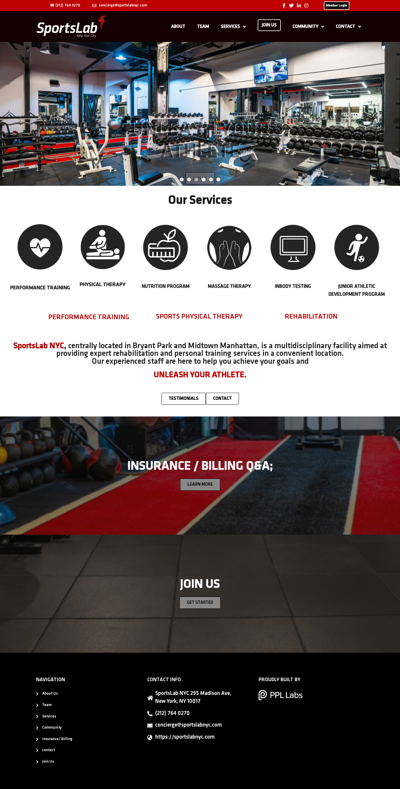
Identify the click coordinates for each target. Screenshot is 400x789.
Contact (345, 26)
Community (305, 26)
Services (230, 26)
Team (203, 26)
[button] (6, 114)
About (178, 26)
